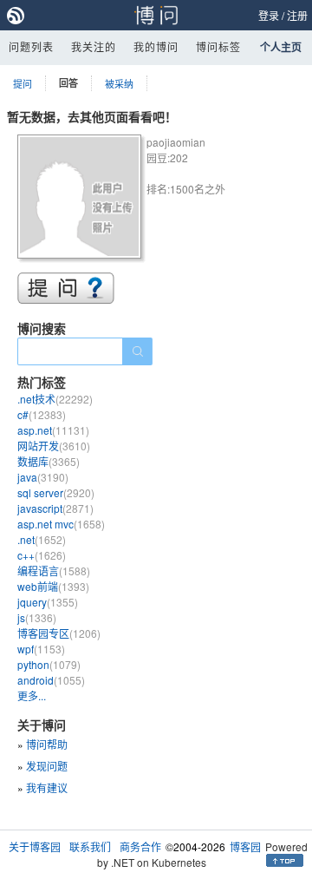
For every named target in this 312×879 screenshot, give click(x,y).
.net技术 (55, 398)
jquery (47, 601)
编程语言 (53, 570)
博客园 (245, 846)
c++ (41, 555)
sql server (55, 492)
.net (41, 539)
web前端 (53, 586)
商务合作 (140, 846)
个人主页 (281, 47)
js (36, 617)
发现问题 (47, 765)
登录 (268, 15)
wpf (41, 648)
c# (41, 414)
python (49, 664)
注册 (297, 15)
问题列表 (31, 46)
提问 (22, 83)
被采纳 (119, 83)
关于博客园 (35, 846)
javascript (55, 508)
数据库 (48, 461)
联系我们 (90, 846)
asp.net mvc (61, 523)
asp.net (53, 430)
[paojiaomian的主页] (81, 199)
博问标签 (218, 46)
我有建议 (47, 787)
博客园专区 (59, 633)
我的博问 (156, 46)
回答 (68, 82)
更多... (31, 695)
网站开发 (53, 445)
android (51, 679)
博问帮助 (47, 744)
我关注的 (93, 46)
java (42, 476)
